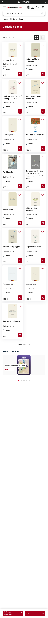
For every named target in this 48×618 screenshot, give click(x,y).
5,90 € (5, 75)
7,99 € (28, 150)
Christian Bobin (8, 64)
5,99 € (5, 187)
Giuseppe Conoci (32, 176)
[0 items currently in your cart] (42, 7)
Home (5, 19)
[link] (28, 7)
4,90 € (28, 113)
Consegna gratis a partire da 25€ (24, 2)
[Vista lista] (42, 37)
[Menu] (5, 7)
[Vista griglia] (36, 37)
